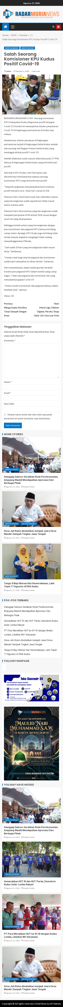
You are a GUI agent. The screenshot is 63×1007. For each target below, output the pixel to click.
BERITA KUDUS (28, 48)
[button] (12, 26)
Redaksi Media (29, 487)
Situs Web (9, 403)
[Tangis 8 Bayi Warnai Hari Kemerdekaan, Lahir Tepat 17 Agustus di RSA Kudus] (31, 561)
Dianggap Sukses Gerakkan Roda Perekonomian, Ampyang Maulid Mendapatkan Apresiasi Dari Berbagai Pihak (31, 479)
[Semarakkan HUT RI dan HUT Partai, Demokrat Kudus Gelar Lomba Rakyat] (31, 859)
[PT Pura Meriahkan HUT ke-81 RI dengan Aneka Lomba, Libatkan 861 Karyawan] (31, 912)
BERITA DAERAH (11, 48)
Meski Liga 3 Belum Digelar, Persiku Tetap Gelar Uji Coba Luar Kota (46, 309)
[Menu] (12, 26)
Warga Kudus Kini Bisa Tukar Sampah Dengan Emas (15, 309)
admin (8, 71)
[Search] (53, 27)
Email (7, 392)
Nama (8, 381)
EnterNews (41, 1003)
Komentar (10, 340)
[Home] (5, 27)
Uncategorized (29, 524)
